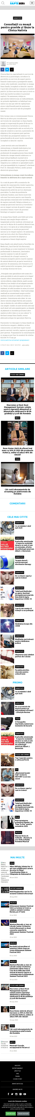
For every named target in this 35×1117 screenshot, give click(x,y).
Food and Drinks (17, 375)
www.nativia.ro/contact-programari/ (14, 340)
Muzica (18, 832)
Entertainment (16, 888)
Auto (12, 1042)
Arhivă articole (17, 1083)
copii (27, 345)
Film (17, 817)
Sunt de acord (11, 1113)
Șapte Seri (13, 62)
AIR (23, 345)
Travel (17, 1076)
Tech (18, 459)
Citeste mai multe (23, 1113)
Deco (17, 418)
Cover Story (17, 1079)
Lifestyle (19, 703)
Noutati (17, 1065)
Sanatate (17, 18)
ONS (17, 1073)
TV (17, 770)
